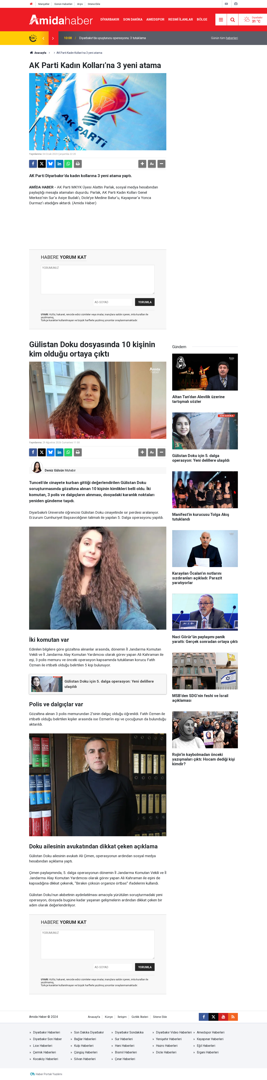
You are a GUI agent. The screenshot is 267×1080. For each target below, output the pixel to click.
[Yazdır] (78, 164)
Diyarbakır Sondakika (129, 1032)
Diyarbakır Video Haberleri (174, 1032)
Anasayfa (40, 52)
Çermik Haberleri (44, 1052)
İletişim (122, 1017)
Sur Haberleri (124, 1039)
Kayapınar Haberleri (210, 1039)
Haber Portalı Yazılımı (49, 1074)
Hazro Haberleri (166, 1046)
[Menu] (221, 19)
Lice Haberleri (42, 1046)
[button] (142, 164)
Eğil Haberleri (206, 1046)
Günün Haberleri (63, 4)
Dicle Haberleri (166, 1052)
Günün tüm (224, 38)
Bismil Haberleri (126, 1052)
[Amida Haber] (61, 19)
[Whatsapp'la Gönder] (68, 164)
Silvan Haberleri (85, 1059)
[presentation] (43, 38)
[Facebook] (33, 164)
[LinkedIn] (59, 164)
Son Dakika (132, 19)
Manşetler (43, 4)
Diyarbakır (109, 19)
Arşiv (80, 4)
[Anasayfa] (31, 4)
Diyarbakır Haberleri (46, 1032)
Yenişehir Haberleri (169, 1039)
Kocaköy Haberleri (45, 1059)
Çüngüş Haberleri (85, 1052)
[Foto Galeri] (236, 4)
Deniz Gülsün (54, 470)
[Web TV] (226, 4)
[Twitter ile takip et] (213, 1017)
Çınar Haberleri (125, 1059)
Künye (109, 1017)
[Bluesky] (51, 164)
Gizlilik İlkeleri (140, 1017)
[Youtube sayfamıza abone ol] (223, 1017)
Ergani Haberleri (208, 1052)
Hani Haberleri (124, 1046)
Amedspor (155, 19)
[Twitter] (42, 164)
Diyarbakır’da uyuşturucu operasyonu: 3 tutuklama (112, 38)
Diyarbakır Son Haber (47, 1039)
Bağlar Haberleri (85, 1039)
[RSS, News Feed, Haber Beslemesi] (233, 1017)
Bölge (202, 19)
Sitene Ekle (94, 4)
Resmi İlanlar (180, 19)
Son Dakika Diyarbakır (89, 1032)
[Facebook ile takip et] (204, 1017)
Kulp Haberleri (83, 1046)
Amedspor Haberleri (210, 1032)
